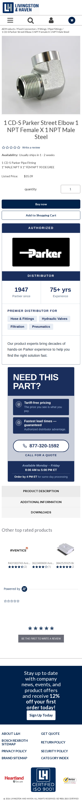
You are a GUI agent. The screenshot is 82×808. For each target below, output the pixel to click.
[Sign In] (51, 20)
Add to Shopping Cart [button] (41, 215)
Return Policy (53, 742)
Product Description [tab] (41, 491)
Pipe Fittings (55, 28)
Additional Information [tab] (41, 502)
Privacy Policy (14, 751)
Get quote (50, 733)
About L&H (11, 733)
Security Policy (54, 751)
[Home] (21, 7)
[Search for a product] (31, 20)
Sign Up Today (41, 715)
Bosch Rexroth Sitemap (15, 742)
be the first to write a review (41, 638)
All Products (8, 28)
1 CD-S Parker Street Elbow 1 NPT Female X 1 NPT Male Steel (35, 31)
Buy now (41, 204)
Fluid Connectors (27, 28)
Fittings (42, 28)
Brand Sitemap (14, 758)
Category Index (55, 758)
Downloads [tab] (41, 512)
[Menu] (10, 20)
